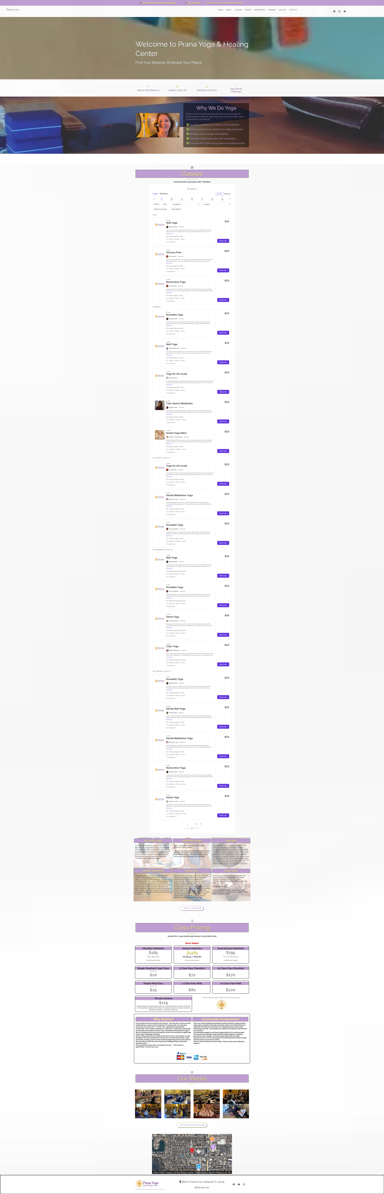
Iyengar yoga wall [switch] (160, 209)
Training (272, 10)
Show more (169, 233)
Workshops (259, 10)
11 (196, 824)
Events (248, 10)
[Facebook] (334, 11)
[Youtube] (344, 11)
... (192, 824)
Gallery (282, 10)
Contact (293, 10)
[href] (192, 1154)
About (229, 10)
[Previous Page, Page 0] (183, 824)
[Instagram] (339, 11)
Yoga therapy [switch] (176, 209)
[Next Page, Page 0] (200, 824)
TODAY (165, 204)
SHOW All (156, 204)
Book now (223, 241)
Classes (238, 10)
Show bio (181, 227)
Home (220, 10)
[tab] (161, 199)
